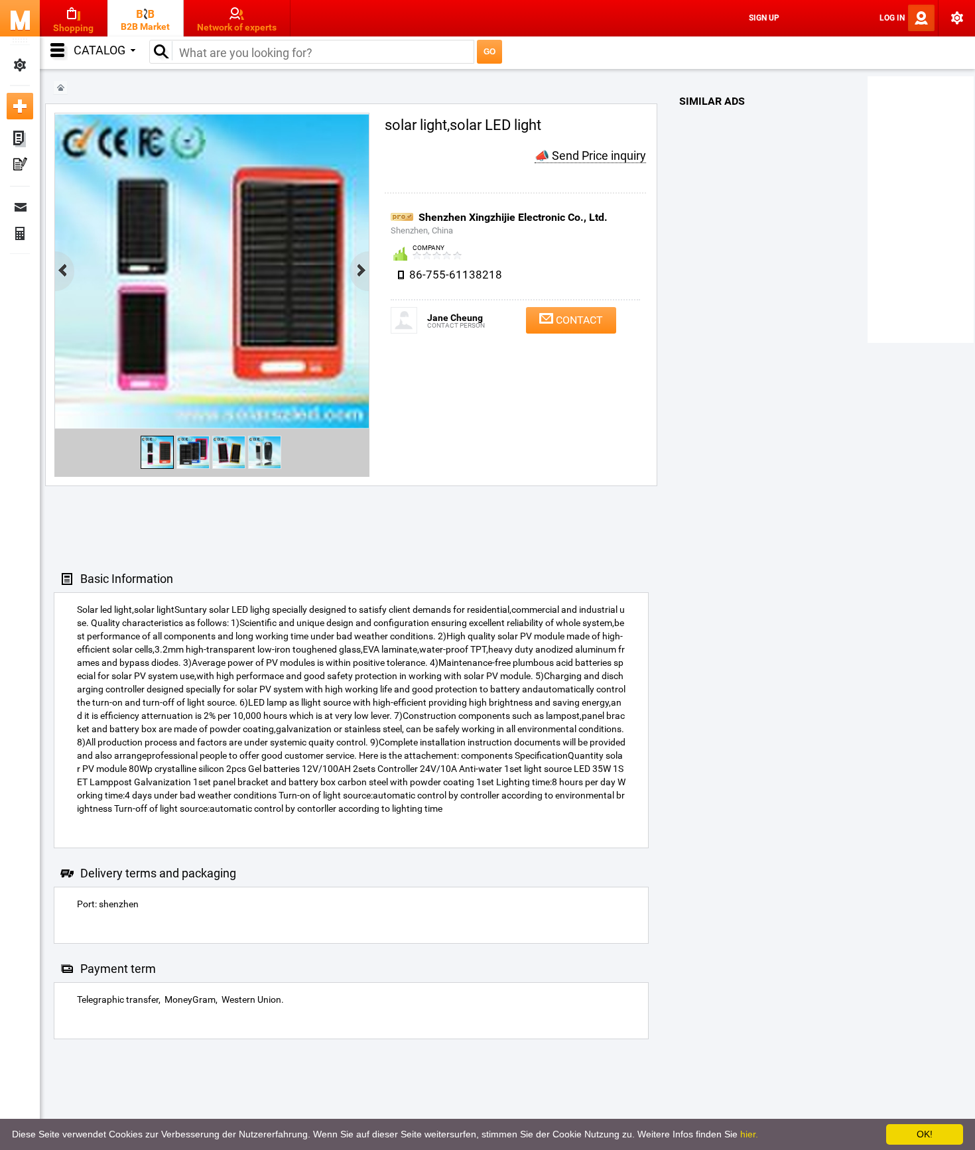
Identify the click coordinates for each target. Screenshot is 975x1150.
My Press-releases (20, 166)
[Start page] (60, 88)
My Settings (20, 65)
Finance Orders (20, 233)
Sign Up (764, 18)
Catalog (99, 50)
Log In (892, 18)
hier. (749, 1134)
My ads (20, 139)
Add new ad (20, 106)
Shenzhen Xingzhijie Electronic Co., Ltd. (513, 217)
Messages (20, 207)
